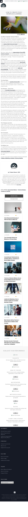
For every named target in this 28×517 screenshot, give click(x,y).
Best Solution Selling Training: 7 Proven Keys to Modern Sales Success (11, 321)
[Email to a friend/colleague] (22, 34)
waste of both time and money (10, 44)
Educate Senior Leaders (6, 431)
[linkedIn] (24, 34)
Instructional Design (12, 189)
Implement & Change (5, 460)
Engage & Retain (4, 473)
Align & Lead (3, 445)
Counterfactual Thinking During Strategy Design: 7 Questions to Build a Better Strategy (11, 258)
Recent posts (14, 196)
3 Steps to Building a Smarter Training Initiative (12, 158)
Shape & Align (4, 458)
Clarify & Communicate (5, 444)
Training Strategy (22, 189)
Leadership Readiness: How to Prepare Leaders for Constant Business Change (11, 300)
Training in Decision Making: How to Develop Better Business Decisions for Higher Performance (12, 279)
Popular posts (14, 199)
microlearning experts (10, 90)
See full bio (19, 184)
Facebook (14, 492)
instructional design (5, 151)
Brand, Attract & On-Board (6, 469)
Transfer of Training (5, 191)
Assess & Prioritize (4, 456)
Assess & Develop (4, 471)
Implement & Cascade (5, 447)
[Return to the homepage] (3, 8)
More (15, 364)
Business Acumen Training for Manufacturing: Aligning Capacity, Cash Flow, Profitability (12, 342)
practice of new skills (15, 81)
